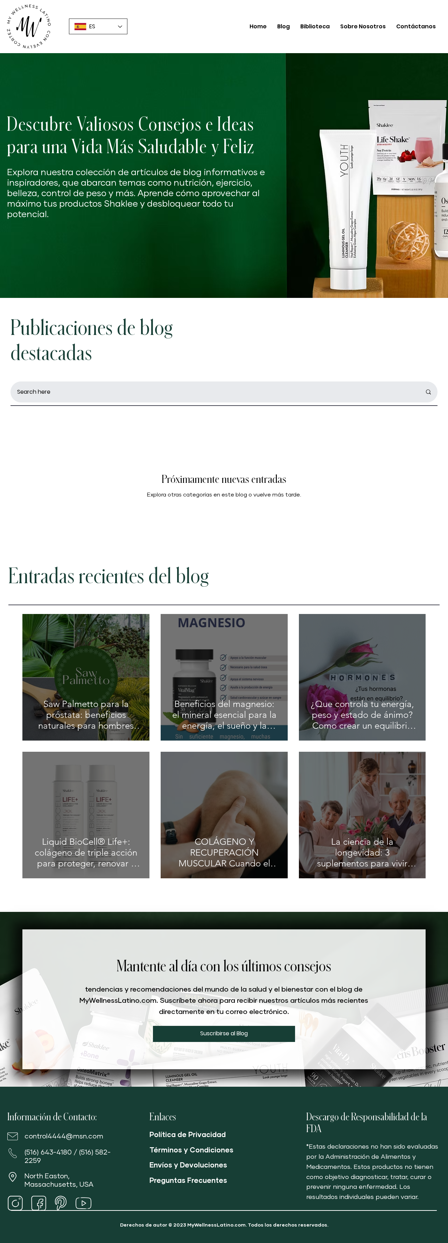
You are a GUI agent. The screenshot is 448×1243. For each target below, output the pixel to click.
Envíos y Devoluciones (188, 1165)
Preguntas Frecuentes (188, 1180)
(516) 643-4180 (48, 1152)
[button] (224, 1034)
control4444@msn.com (63, 1136)
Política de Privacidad (187, 1134)
